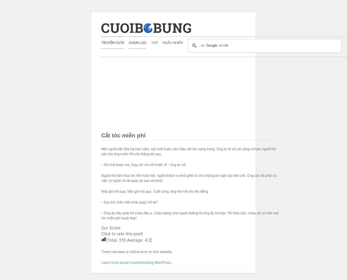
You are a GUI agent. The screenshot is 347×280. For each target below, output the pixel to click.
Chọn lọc (137, 43)
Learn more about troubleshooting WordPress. (136, 262)
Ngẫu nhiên (173, 43)
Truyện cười (112, 43)
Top (154, 43)
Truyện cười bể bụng (146, 28)
